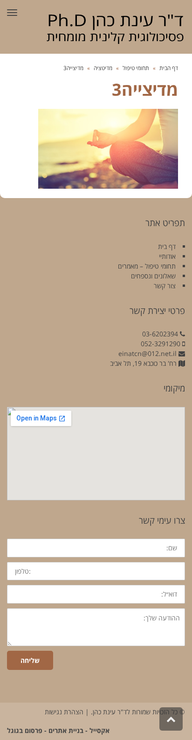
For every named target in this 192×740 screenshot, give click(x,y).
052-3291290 (160, 343)
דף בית (167, 246)
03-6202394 (160, 333)
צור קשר (165, 285)
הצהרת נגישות (64, 711)
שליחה (30, 660)
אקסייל (99, 730)
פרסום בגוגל (24, 730)
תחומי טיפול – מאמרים (147, 266)
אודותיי (167, 256)
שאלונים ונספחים (153, 275)
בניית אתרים (65, 730)
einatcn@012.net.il (147, 353)
